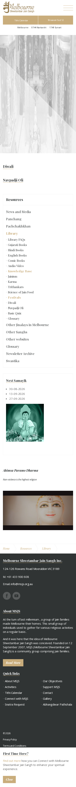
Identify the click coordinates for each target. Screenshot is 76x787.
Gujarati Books (17, 245)
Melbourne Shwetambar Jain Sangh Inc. (18, 7)
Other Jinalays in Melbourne (27, 325)
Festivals (14, 297)
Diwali (12, 303)
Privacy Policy (10, 739)
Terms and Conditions (14, 745)
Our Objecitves (52, 681)
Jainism (12, 276)
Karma (12, 282)
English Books (17, 255)
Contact (48, 692)
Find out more (12, 761)
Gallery (47, 698)
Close (9, 779)
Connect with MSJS (16, 698)
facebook (7, 596)
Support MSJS (51, 686)
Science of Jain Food (21, 292)
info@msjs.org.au (22, 584)
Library (12, 233)
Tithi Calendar (21, 20)
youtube (16, 596)
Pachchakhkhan (18, 226)
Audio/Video (16, 266)
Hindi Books (16, 250)
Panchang (13, 219)
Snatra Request (15, 704)
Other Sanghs (16, 332)
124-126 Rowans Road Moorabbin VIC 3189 (31, 569)
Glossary (13, 318)
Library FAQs (16, 239)
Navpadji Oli (15, 308)
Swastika (12, 361)
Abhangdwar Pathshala (57, 704)
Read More (13, 663)
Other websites (17, 339)
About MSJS (12, 681)
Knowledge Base (20, 271)
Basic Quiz (14, 313)
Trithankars (16, 287)
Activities (10, 686)
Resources (14, 199)
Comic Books (16, 261)
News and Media (18, 212)
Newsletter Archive (20, 353)
